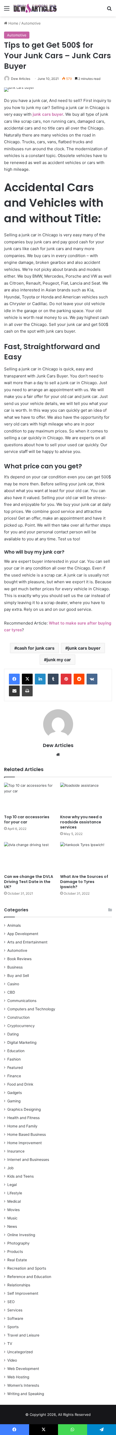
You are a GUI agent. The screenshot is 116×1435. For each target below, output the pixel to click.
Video (12, 1360)
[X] (27, 679)
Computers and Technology (31, 1009)
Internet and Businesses (28, 1159)
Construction (18, 1017)
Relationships (18, 1285)
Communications (21, 1000)
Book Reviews (19, 959)
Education (16, 1051)
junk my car (59, 659)
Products (15, 1251)
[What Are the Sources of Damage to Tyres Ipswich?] (86, 856)
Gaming (14, 1101)
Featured (15, 1067)
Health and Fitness (23, 1118)
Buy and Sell (18, 975)
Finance (14, 1076)
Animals (14, 925)
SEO (11, 1302)
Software (15, 1318)
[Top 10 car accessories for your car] (30, 797)
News (12, 1226)
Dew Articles (20, 79)
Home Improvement (24, 1143)
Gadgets (14, 1092)
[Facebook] (14, 679)
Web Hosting (18, 1377)
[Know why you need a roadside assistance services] (86, 797)
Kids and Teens (20, 1176)
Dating (13, 1034)
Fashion (14, 1059)
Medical (14, 1201)
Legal (12, 1184)
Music (12, 1218)
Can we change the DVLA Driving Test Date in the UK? (28, 881)
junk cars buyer (84, 648)
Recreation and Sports (26, 1268)
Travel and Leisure (23, 1335)
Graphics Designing (24, 1109)
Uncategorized (20, 1352)
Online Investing (21, 1235)
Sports (13, 1327)
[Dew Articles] (35, 8)
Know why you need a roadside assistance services (81, 822)
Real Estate (17, 1260)
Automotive (31, 23)
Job (10, 1168)
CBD (11, 992)
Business (15, 967)
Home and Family (22, 1126)
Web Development (23, 1368)
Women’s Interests (23, 1385)
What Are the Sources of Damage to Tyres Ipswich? (84, 881)
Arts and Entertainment (27, 942)
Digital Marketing (21, 1042)
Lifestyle (14, 1193)
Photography (18, 1243)
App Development (22, 934)
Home (12, 23)
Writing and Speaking (25, 1394)
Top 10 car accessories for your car (26, 819)
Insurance (16, 1151)
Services (14, 1310)
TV (9, 1343)
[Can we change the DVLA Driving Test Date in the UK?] (30, 856)
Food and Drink (20, 1084)
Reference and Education (29, 1276)
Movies (13, 1210)
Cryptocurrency (21, 1026)
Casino (13, 984)
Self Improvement (22, 1293)
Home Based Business (26, 1134)
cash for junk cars (35, 648)
